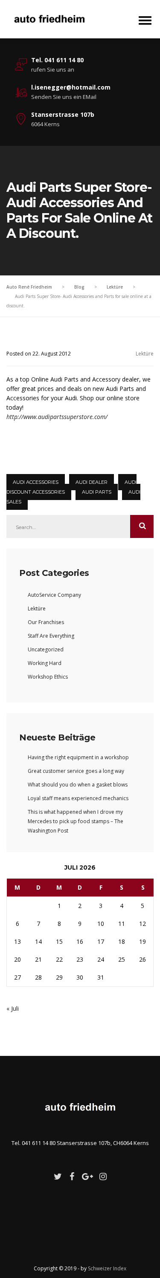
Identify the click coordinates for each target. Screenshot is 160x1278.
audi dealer (92, 482)
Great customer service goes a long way (76, 771)
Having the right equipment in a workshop (78, 757)
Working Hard (44, 663)
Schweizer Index (107, 1268)
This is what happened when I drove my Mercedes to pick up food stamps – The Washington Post (75, 821)
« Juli (12, 1008)
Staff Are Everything (51, 635)
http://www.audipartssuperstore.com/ (57, 417)
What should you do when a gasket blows (78, 784)
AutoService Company (54, 595)
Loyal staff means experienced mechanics (78, 798)
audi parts (96, 492)
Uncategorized (46, 649)
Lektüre (145, 353)
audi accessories (35, 482)
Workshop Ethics (48, 676)
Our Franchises (46, 622)
